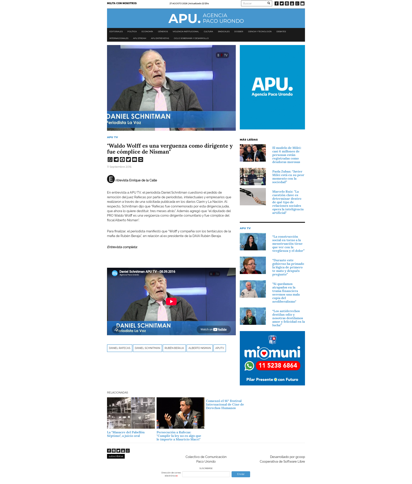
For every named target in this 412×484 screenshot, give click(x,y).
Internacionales (118, 38)
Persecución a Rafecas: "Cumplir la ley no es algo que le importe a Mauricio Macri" (179, 435)
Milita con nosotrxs (122, 3)
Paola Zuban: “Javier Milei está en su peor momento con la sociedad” (288, 176)
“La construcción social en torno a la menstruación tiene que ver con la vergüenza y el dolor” (288, 243)
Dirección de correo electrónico (171, 474)
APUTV (219, 348)
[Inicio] (206, 18)
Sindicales (223, 31)
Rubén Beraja (174, 348)
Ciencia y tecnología (260, 31)
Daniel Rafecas (119, 348)
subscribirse (116, 456)
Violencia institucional (186, 31)
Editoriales (116, 31)
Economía (147, 31)
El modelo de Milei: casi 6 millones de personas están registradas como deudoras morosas (286, 155)
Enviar (241, 474)
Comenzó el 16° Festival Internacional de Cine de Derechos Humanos (225, 404)
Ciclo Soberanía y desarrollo (191, 38)
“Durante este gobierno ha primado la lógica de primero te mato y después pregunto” (288, 267)
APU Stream (139, 38)
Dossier (238, 31)
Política (132, 31)
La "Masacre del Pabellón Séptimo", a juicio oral (126, 434)
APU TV (112, 137)
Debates (281, 31)
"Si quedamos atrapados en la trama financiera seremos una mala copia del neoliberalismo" (286, 293)
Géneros (163, 31)
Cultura (208, 31)
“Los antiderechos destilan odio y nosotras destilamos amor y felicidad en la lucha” (288, 318)
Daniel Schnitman (147, 348)
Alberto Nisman (199, 348)
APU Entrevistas (160, 38)
